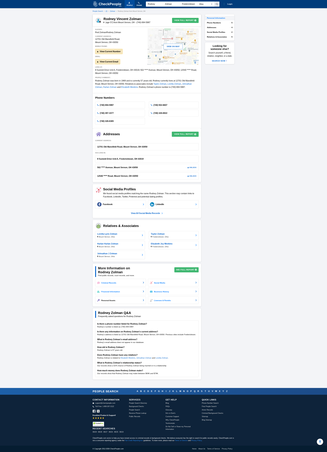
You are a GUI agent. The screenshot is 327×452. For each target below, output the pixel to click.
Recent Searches (104, 429)
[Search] (216, 4)
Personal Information (216, 18)
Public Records (134, 416)
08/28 (100, 432)
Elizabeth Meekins (129, 87)
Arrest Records (207, 410)
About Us (201, 449)
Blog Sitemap (207, 420)
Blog (167, 403)
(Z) (106, 11)
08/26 (111, 432)
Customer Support (172, 416)
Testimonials (170, 423)
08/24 (121, 432)
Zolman (112, 11)
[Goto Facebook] (94, 411)
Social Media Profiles (219, 32)
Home (194, 449)
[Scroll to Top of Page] (320, 442)
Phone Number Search (210, 403)
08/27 (105, 432)
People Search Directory (138, 403)
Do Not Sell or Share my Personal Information (178, 428)
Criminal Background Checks (212, 413)
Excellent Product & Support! (104, 415)
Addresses (219, 27)
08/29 (95, 432)
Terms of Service (181, 440)
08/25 (116, 432)
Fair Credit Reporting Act (134, 440)
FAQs (168, 406)
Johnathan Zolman (143, 358)
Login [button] (229, 4)
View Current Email (108, 62)
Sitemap (205, 416)
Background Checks (136, 406)
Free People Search (209, 406)
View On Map (173, 46)
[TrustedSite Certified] (98, 424)
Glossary (169, 410)
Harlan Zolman (110, 87)
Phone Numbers (219, 23)
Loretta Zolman (174, 84)
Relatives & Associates (219, 37)
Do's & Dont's (171, 413)
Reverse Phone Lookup (137, 413)
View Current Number (110, 51)
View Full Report (184, 20)
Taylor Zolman (160, 84)
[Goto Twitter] (98, 411)
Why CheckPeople (172, 420)
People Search (98, 11)
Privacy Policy (196, 440)
